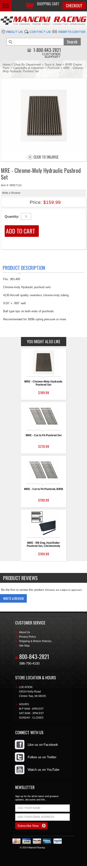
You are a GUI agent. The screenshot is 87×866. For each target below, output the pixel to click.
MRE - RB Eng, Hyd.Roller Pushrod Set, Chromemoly (43, 544)
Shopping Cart (48, 3)
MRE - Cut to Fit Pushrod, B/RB (43, 489)
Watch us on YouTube (43, 769)
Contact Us (40, 31)
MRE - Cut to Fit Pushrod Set (44, 435)
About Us (14, 31)
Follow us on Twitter (42, 757)
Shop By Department (27, 64)
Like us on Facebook (43, 744)
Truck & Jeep (53, 64)
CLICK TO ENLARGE (45, 157)
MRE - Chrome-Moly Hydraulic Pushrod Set (43, 383)
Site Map (24, 645)
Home (6, 64)
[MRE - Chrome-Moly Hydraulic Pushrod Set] (43, 151)
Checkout (74, 5)
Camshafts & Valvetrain (28, 68)
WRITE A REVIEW (13, 598)
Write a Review (11, 192)
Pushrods (54, 68)
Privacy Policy (27, 636)
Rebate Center (71, 31)
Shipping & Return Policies (35, 641)
